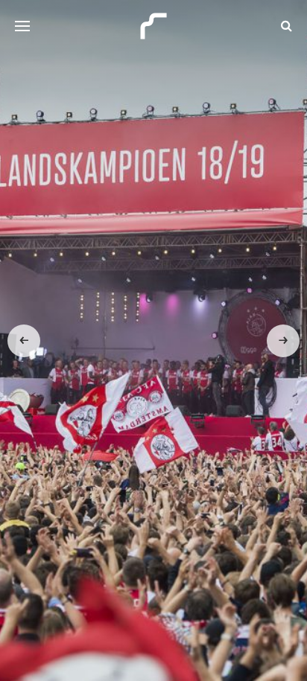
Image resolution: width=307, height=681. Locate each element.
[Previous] (23, 340)
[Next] (283, 340)
